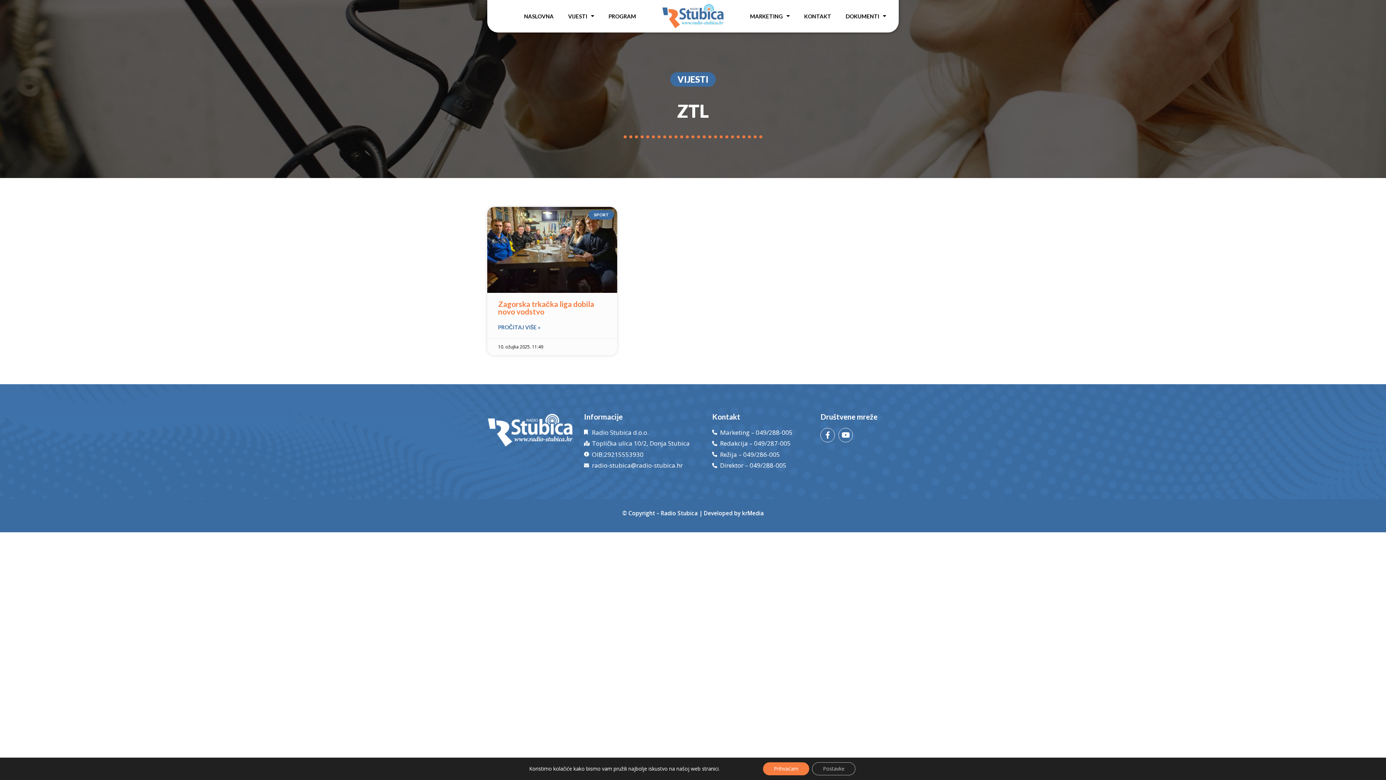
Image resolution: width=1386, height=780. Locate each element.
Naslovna (539, 16)
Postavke (834, 768)
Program (622, 16)
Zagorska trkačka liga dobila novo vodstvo (546, 307)
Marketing (766, 16)
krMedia (753, 513)
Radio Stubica (679, 513)
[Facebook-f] (827, 435)
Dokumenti (862, 16)
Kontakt (817, 16)
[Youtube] (845, 435)
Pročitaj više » (519, 327)
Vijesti (577, 16)
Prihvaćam (786, 768)
